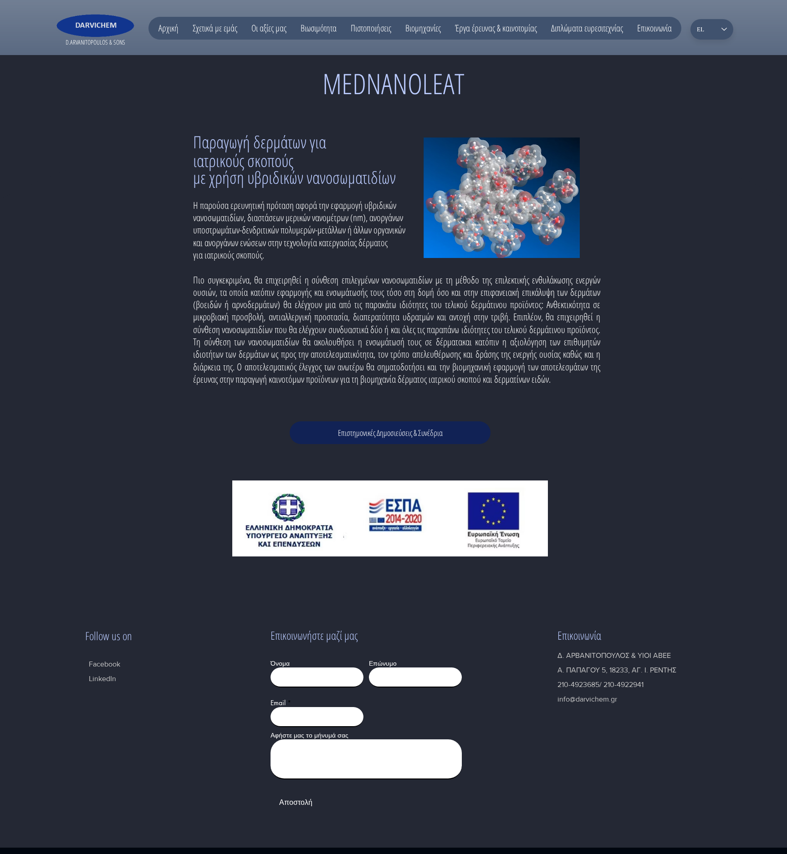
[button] (214, 28)
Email (278, 703)
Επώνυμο (383, 663)
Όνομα (280, 663)
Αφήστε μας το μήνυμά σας (309, 735)
